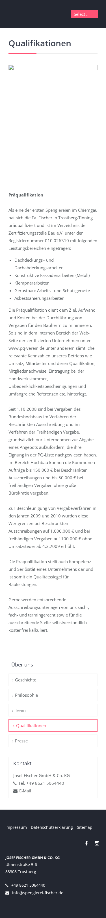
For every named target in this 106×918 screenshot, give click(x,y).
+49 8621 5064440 (28, 885)
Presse (21, 741)
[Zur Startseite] (24, 14)
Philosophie (26, 695)
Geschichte (25, 680)
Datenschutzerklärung (52, 827)
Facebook (86, 843)
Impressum (16, 827)
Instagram (97, 843)
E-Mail (25, 791)
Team (20, 710)
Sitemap (84, 827)
